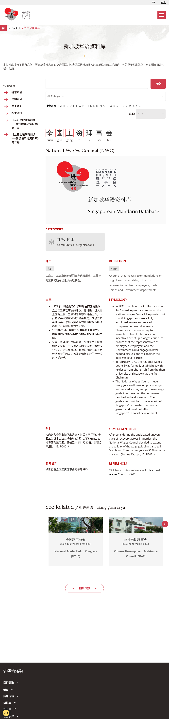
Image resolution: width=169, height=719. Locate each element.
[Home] (3, 28)
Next (165, 524)
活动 (6, 690)
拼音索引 (51, 106)
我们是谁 (8, 682)
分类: (132, 114)
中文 (163, 2)
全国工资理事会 (65, 469)
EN (153, 2)
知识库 (7, 703)
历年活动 (8, 696)
